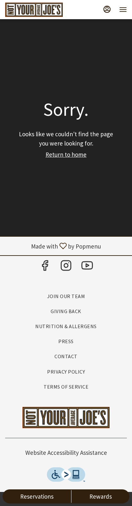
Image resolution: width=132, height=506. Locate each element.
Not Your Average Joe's (66, 417)
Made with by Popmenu (53, 246)
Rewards (100, 496)
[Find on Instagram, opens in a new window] (66, 267)
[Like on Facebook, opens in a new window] (45, 267)
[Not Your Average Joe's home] (34, 10)
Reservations (37, 496)
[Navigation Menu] (123, 9)
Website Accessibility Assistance (66, 452)
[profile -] (107, 9)
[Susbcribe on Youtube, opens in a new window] (87, 267)
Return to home (66, 154)
